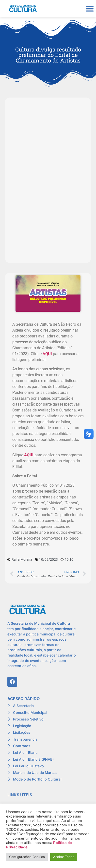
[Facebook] (12, 682)
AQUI (47, 353)
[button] (89, 8)
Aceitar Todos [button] (63, 857)
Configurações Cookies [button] (27, 857)
